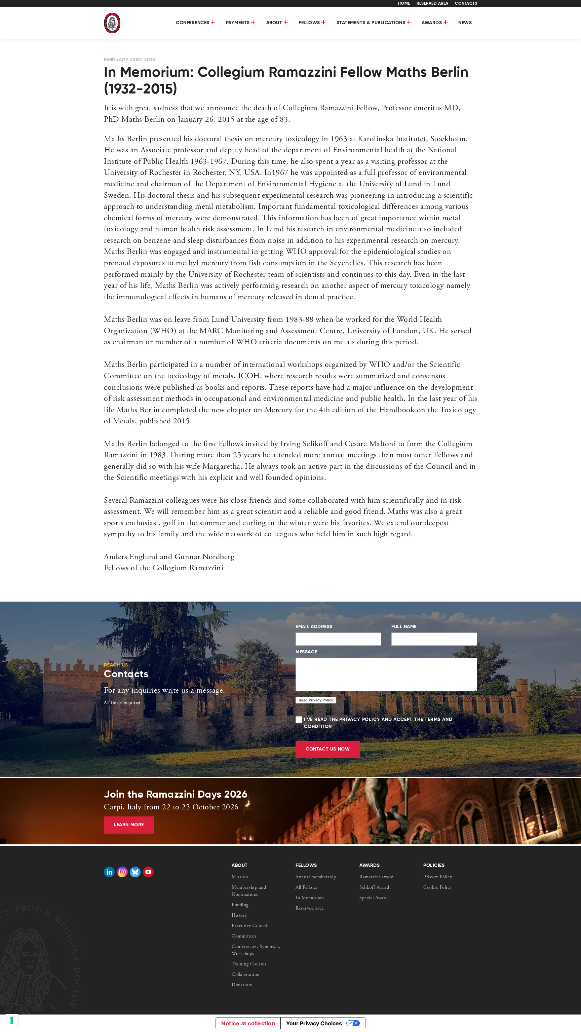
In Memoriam (310, 898)
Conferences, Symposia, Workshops (256, 950)
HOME (404, 4)
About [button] (275, 23)
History (239, 915)
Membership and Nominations (249, 891)
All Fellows (306, 887)
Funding (240, 905)
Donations (242, 985)
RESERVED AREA (433, 4)
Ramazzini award (376, 877)
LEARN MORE (129, 825)
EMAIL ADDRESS (314, 626)
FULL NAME (404, 626)
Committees (244, 936)
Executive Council (250, 926)
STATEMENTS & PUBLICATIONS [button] (372, 23)
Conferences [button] (193, 23)
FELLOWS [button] (310, 23)
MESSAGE (306, 652)
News (465, 23)
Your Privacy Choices (314, 1023)
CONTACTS (466, 4)
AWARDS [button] (432, 23)
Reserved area (310, 908)
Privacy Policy (437, 877)
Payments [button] (238, 23)
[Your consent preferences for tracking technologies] (11, 1020)
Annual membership (316, 877)
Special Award (373, 898)
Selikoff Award (374, 887)
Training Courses (249, 964)
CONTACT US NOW (328, 749)
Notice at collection (248, 1023)
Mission (240, 877)
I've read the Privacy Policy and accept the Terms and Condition (378, 723)
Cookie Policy (437, 887)
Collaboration (246, 974)
